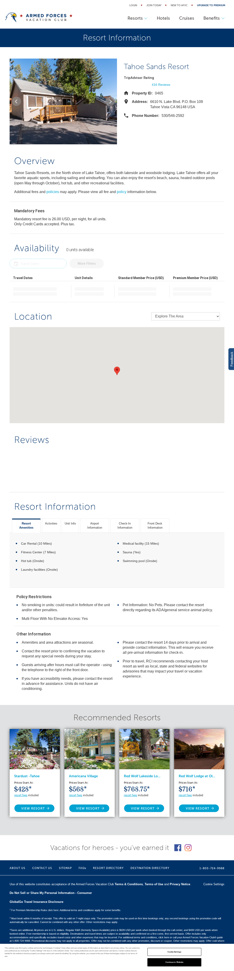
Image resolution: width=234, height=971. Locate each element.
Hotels (163, 18)
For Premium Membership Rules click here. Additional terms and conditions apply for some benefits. (65, 910)
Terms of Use (154, 884)
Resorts (135, 18)
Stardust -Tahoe (27, 776)
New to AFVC (179, 5)
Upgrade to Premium (211, 5)
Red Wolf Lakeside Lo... (142, 776)
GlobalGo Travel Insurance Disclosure (36, 902)
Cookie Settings (174, 952)
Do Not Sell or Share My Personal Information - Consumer (51, 893)
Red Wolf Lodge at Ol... (197, 776)
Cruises (186, 18)
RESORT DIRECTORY (108, 868)
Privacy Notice (180, 884)
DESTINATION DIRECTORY (149, 868)
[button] (16, 101)
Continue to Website (174, 962)
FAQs (82, 868)
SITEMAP (65, 868)
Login (133, 5)
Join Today (153, 5)
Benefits (211, 18)
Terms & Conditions (129, 884)
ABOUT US (17, 868)
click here (163, 937)
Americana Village (83, 776)
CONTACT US (42, 868)
